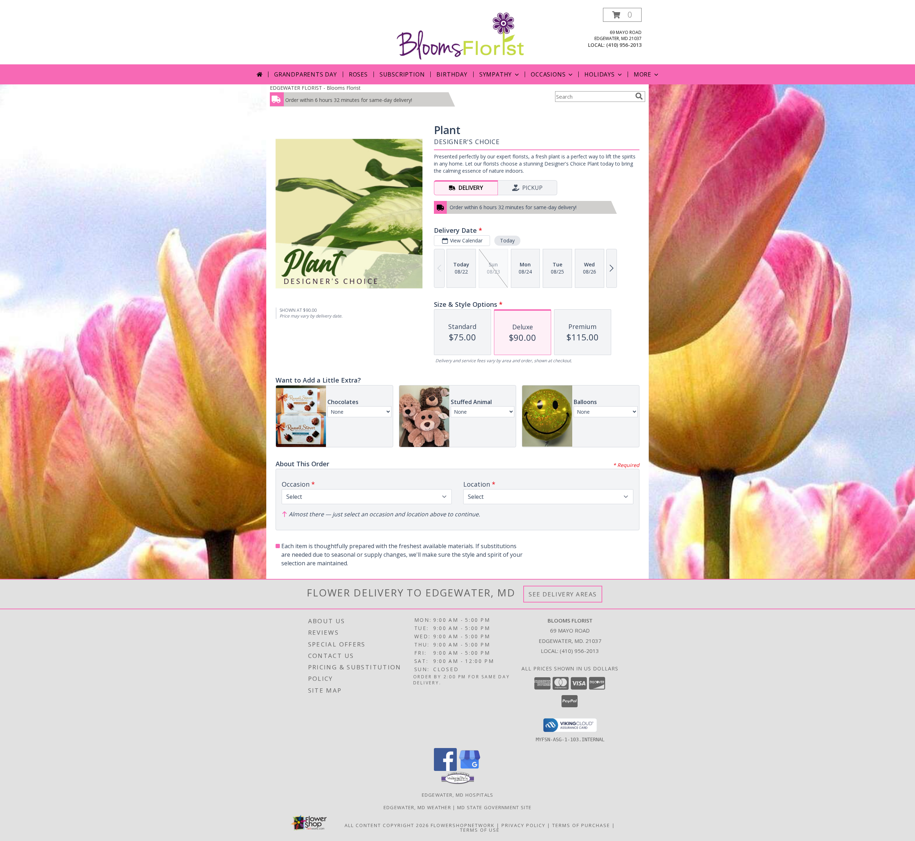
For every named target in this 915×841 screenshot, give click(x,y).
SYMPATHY (495, 74)
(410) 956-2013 (624, 44)
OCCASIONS (548, 74)
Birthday (451, 74)
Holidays (599, 74)
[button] (622, 15)
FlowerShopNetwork (463, 825)
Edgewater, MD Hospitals (458, 795)
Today (507, 240)
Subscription (402, 74)
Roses (358, 74)
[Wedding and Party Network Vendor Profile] (457, 782)
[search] (639, 96)
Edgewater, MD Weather (417, 807)
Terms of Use (480, 830)
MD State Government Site (494, 807)
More (642, 74)
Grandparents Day (305, 74)
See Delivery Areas (563, 594)
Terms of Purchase (581, 825)
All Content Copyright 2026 (387, 825)
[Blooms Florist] (460, 35)
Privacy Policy (523, 825)
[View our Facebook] (445, 769)
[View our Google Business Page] (469, 769)
